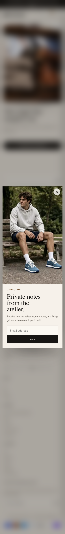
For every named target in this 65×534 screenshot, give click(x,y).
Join (32, 339)
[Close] (56, 191)
